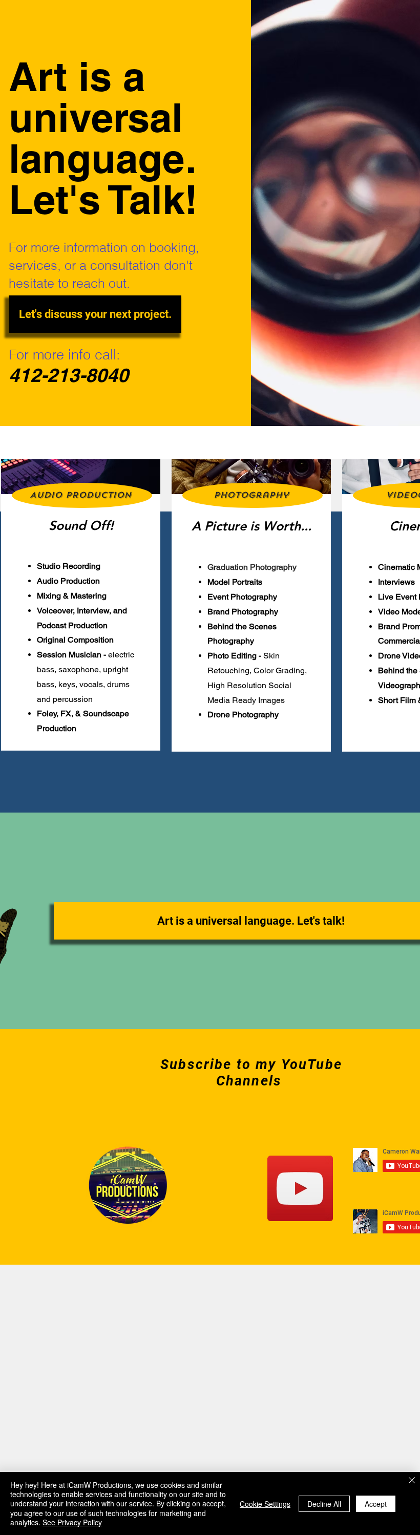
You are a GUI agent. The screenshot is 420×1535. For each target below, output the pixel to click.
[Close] (412, 1481)
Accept (376, 1504)
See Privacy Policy (72, 1522)
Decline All (324, 1504)
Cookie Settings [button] (265, 1504)
